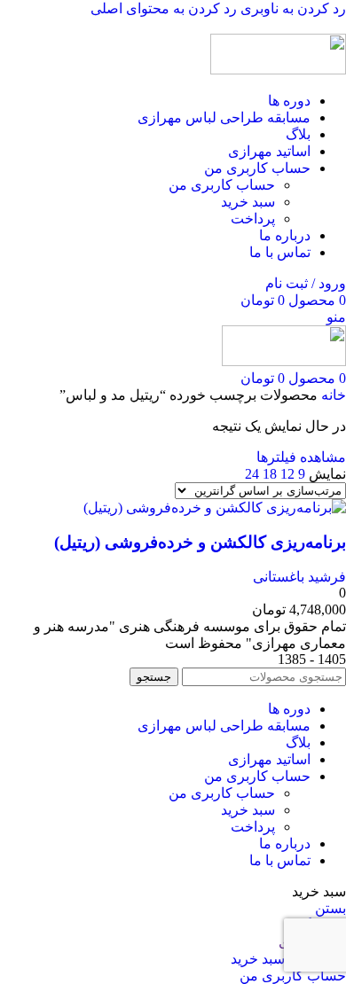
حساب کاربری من (222, 184)
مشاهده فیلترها (301, 457)
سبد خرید (248, 201)
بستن (330, 908)
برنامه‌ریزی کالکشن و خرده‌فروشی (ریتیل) (200, 542)
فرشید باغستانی (299, 576)
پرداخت (253, 218)
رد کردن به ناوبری (291, 8)
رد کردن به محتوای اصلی (163, 8)
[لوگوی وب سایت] (278, 69)
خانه (332, 394)
